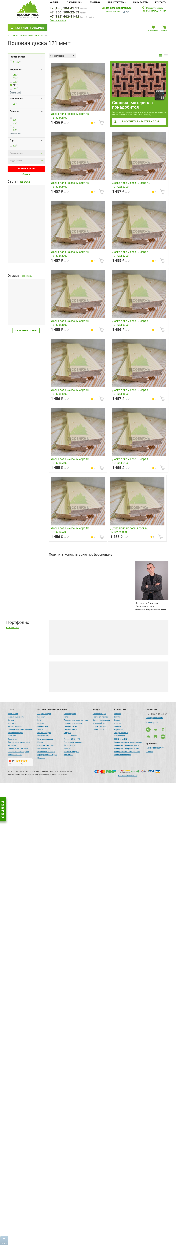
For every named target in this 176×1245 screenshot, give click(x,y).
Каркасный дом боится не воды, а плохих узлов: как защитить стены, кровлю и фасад (26, 645)
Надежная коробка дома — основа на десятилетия (81, 703)
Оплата (11, 720)
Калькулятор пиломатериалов (127, 751)
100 (14, 75)
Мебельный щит (44, 748)
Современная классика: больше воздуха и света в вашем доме (87, 792)
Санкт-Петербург (155, 748)
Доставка (95, 2)
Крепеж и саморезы (45, 745)
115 (14, 78)
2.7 (14, 123)
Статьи (117, 720)
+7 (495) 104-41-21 (64, 8)
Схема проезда (152, 722)
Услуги (54, 2)
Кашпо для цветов (45, 739)
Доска (40, 729)
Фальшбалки (69, 745)
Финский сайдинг (71, 751)
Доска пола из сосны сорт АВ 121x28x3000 (70, 253)
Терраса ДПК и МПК (72, 739)
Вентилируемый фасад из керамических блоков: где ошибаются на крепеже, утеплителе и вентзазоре (26, 605)
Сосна (16, 62)
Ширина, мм (16, 69)
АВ (14, 145)
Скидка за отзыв (121, 733)
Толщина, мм (16, 98)
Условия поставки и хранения (20, 729)
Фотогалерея (119, 736)
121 (14, 85)
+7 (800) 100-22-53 (64, 12)
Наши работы (140, 2)
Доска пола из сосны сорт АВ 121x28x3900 (131, 322)
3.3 (14, 130)
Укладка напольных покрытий (103, 684)
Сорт (12, 140)
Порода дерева (17, 56)
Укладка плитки (143, 684)
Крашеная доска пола (71, 686)
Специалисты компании (18, 748)
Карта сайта (119, 729)
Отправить (122, 598)
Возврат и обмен (15, 726)
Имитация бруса (44, 733)
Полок (66, 717)
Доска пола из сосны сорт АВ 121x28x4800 (131, 391)
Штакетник (68, 755)
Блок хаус (41, 717)
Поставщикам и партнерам (19, 742)
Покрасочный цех (15, 755)
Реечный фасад (70, 726)
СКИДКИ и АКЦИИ (121, 739)
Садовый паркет (70, 729)
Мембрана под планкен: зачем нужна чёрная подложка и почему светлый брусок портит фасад (25, 214)
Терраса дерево (70, 736)
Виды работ (16, 160)
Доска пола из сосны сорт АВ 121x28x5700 (70, 530)
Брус (39, 720)
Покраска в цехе (99, 714)
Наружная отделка (100, 717)
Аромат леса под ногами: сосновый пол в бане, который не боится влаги (92, 1237)
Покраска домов (99, 726)
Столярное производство (18, 751)
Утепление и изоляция (73, 742)
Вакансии (12, 745)
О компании (74, 2)
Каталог (117, 714)
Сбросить (26, 174)
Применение (16, 153)
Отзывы (117, 723)
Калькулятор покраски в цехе (126, 748)
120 (14, 81)
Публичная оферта (15, 733)
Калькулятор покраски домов (126, 745)
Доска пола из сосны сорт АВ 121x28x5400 (131, 461)
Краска (40, 742)
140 (14, 88)
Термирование (99, 729)
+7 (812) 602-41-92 (64, 17)
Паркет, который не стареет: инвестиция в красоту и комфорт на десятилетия (95, 1059)
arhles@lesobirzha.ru (118, 7)
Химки (149, 752)
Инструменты (43, 736)
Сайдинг (67, 733)
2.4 (14, 120)
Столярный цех (99, 723)
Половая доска (70, 714)
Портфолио (12, 739)
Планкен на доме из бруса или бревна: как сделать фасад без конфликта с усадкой (24, 253)
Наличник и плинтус (46, 751)
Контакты (160, 2)
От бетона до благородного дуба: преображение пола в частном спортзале (94, 1148)
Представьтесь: (57, 562)
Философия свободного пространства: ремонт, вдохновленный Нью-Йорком (94, 881)
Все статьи (25, 182)
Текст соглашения (63, 602)
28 (14, 104)
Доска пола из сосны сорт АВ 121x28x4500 (70, 391)
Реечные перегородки (73, 723)
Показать (28, 168)
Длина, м (14, 111)
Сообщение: (55, 583)
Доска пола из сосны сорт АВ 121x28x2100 (70, 115)
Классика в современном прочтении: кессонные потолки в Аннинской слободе (95, 970)
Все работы (12, 627)
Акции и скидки (44, 714)
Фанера (67, 748)
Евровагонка (42, 726)
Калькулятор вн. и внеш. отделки (128, 742)
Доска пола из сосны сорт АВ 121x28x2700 (131, 184)
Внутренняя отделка (101, 720)
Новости (117, 726)
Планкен (41, 758)
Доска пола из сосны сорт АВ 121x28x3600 (70, 322)
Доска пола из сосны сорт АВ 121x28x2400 (70, 184)
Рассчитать (140, 121)
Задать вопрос (112, 12)
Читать (11, 316)
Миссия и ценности (16, 717)
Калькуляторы (116, 2)
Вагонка (40, 723)
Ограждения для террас (47, 755)
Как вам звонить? (58, 572)
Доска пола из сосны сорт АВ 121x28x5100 (70, 461)
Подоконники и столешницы (76, 720)
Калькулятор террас (122, 755)
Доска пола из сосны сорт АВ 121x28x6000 (129, 530)
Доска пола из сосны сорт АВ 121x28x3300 (131, 253)
